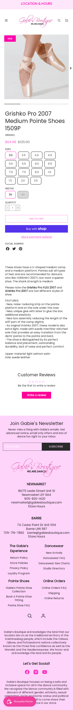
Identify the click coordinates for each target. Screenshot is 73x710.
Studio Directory (54, 568)
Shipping (54, 593)
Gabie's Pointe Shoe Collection (19, 589)
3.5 (23, 155)
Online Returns (54, 598)
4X (23, 194)
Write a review (36, 395)
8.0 (37, 172)
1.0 (49, 172)
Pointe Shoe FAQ (19, 605)
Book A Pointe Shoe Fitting (19, 598)
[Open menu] (6, 20)
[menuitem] (19, 558)
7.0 (11, 172)
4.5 (50, 155)
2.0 (23, 181)
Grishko (10, 135)
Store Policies (19, 563)
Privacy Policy (19, 568)
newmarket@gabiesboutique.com (36, 502)
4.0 (37, 155)
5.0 (11, 164)
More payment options (36, 237)
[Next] (70, 68)
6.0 (37, 164)
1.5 (10, 181)
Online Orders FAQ (54, 588)
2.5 (36, 181)
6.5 (50, 164)
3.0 (11, 155)
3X (10, 194)
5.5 (24, 164)
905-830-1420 (34, 499)
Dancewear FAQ (54, 558)
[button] (36, 219)
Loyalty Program (19, 573)
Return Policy (19, 558)
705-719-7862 (13, 533)
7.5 (24, 172)
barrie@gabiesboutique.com (48, 533)
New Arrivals (54, 553)
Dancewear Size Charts (54, 563)
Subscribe (56, 446)
